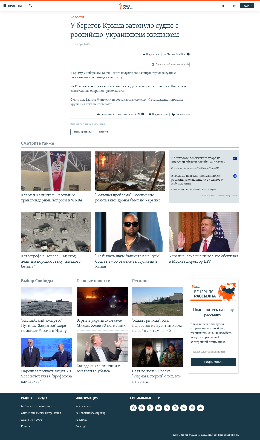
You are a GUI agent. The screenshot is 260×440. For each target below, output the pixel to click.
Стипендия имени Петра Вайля (41, 413)
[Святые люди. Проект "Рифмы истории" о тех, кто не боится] (157, 352)
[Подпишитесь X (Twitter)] (150, 407)
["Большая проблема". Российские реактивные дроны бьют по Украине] (130, 171)
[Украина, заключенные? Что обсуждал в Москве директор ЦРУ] (204, 232)
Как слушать (83, 406)
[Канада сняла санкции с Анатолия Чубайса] (102, 347)
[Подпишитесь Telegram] (167, 407)
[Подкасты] (192, 407)
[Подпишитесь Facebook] (141, 407)
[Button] (151, 54)
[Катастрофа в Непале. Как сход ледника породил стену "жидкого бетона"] (56, 232)
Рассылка (81, 419)
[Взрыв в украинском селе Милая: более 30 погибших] (102, 301)
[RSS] (183, 407)
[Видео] (224, 6)
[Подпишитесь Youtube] (158, 407)
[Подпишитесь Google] (133, 407)
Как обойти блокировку (90, 413)
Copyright (81, 426)
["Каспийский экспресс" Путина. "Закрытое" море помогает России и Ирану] (46, 301)
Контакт (26, 426)
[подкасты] (234, 6)
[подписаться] (200, 407)
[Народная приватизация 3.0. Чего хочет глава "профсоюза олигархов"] (46, 352)
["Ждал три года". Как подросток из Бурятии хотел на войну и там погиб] (157, 301)
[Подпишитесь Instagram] (175, 407)
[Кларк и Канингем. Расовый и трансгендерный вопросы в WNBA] (56, 171)
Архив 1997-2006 (31, 419)
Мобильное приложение (36, 406)
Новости (77, 17)
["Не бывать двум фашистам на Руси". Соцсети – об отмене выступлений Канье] (130, 232)
